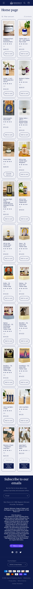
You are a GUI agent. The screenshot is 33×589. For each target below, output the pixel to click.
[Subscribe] (27, 496)
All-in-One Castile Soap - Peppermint (23, 200)
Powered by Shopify (16, 578)
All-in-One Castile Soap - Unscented (7, 245)
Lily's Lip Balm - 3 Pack (8, 407)
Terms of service (22, 580)
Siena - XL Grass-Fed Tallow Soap (23, 245)
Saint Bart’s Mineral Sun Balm (23, 446)
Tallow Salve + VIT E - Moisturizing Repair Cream (23, 120)
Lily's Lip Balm (23, 407)
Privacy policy (12, 580)
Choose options (8, 174)
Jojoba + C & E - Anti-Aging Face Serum (8, 80)
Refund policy (27, 578)
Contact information (17, 583)
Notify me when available (9, 466)
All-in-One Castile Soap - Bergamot (23, 161)
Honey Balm (7, 159)
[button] (4, 3)
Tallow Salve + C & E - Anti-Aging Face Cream (24, 40)
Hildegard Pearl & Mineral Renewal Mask (8, 40)
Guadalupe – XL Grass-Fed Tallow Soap (24, 367)
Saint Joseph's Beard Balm (7, 119)
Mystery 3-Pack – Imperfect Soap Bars (8, 446)
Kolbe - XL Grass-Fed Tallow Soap (7, 284)
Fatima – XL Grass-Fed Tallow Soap (23, 284)
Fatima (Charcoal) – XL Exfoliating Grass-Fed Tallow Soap (8, 326)
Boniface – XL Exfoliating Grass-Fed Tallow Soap (7, 368)
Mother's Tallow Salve (24, 79)
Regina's (9, 578)
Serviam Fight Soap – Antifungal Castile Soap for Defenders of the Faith (8, 203)
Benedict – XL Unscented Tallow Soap (23, 324)
